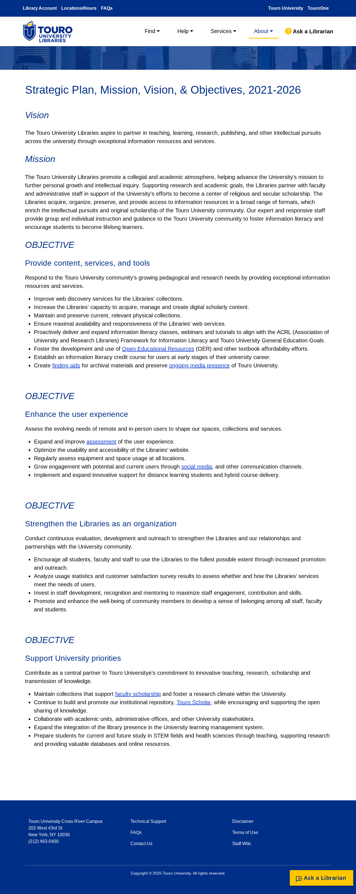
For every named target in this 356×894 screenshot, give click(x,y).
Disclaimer (242, 821)
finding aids (66, 365)
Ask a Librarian (313, 31)
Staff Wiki (241, 843)
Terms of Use (245, 832)
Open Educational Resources (158, 349)
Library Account (40, 8)
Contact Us (141, 843)
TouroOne (318, 8)
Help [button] (183, 31)
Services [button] (221, 31)
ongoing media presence (199, 365)
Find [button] (150, 31)
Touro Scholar (194, 702)
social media (196, 467)
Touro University (285, 8)
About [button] (261, 31)
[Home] (50, 31)
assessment (101, 442)
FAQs (107, 8)
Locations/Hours (79, 8)
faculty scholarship (138, 694)
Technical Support (148, 821)
